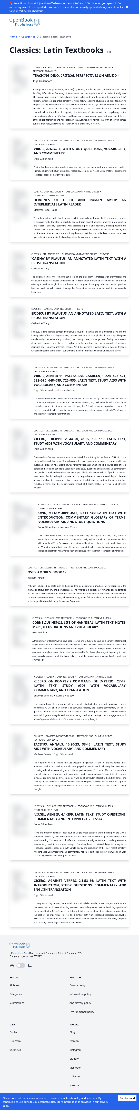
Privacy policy (78, 985)
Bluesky (74, 1058)
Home (13, 36)
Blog (72, 1032)
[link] (24, 21)
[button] (127, 6)
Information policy (80, 994)
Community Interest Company (60, 953)
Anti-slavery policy (80, 1002)
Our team (15, 1041)
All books (14, 985)
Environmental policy (82, 1011)
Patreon (74, 1041)
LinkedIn (75, 1076)
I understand (127, 1098)
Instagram (76, 1049)
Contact (13, 1032)
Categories (28, 36)
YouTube (74, 1085)
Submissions (16, 1002)
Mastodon (75, 1067)
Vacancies (15, 1049)
